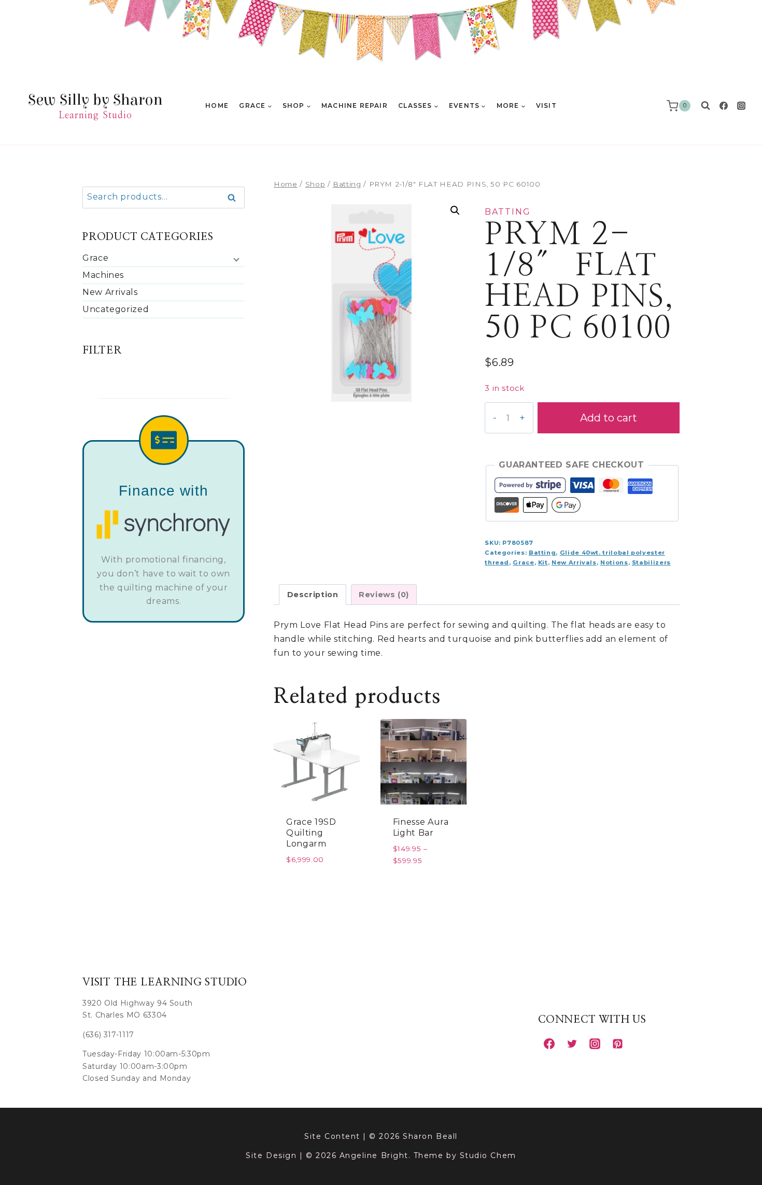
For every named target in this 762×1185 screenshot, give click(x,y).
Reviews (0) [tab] (384, 594)
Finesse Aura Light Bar (421, 827)
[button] (455, 210)
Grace (523, 562)
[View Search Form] (705, 105)
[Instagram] (741, 105)
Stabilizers (651, 562)
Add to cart (608, 418)
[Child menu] (235, 259)
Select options (423, 884)
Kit (543, 562)
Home (217, 105)
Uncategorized (115, 309)
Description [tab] (312, 594)
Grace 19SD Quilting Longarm (311, 833)
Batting (508, 212)
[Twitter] (572, 1043)
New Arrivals (574, 562)
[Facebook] (723, 105)
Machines (103, 275)
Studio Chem (488, 1155)
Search (235, 198)
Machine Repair (354, 105)
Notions (614, 562)
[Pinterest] (617, 1043)
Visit (546, 105)
